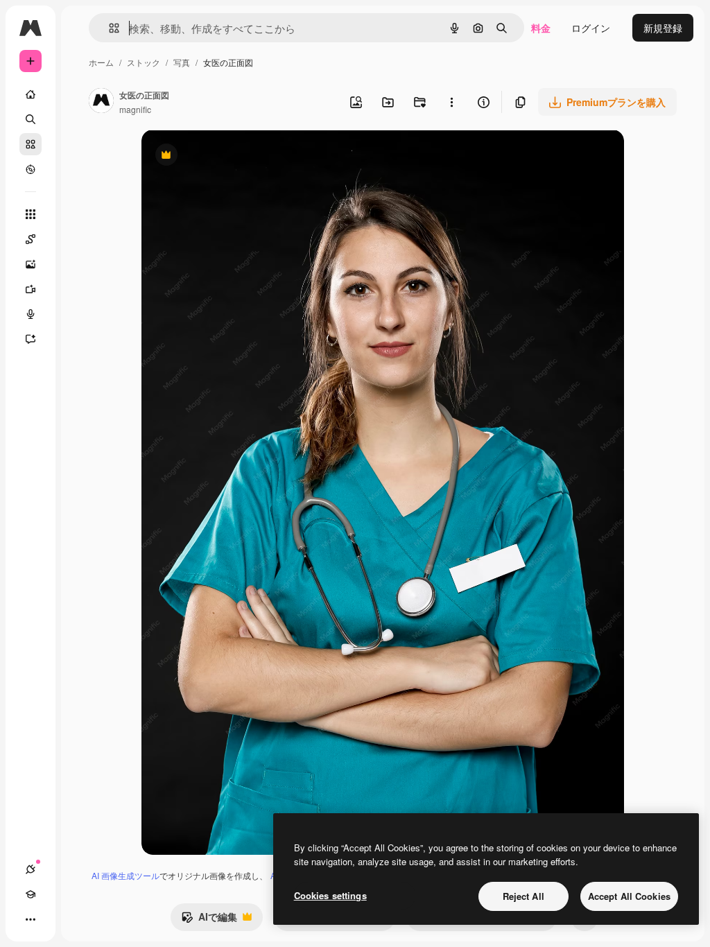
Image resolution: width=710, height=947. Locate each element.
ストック (143, 62)
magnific (135, 109)
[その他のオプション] (451, 102)
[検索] (30, 119)
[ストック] (30, 144)
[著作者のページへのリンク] (101, 102)
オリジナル (237, 156)
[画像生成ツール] (30, 264)
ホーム (101, 62)
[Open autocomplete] (108, 28)
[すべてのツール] (30, 214)
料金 (541, 28)
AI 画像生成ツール (125, 875)
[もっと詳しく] (30, 169)
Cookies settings (330, 895)
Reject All (523, 896)
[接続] (30, 869)
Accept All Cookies (629, 896)
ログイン (590, 28)
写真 (181, 62)
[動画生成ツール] (30, 289)
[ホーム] (30, 94)
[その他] (30, 919)
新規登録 (662, 28)
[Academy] (30, 894)
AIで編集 (209, 920)
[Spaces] (30, 239)
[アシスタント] (30, 339)
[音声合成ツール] (30, 314)
